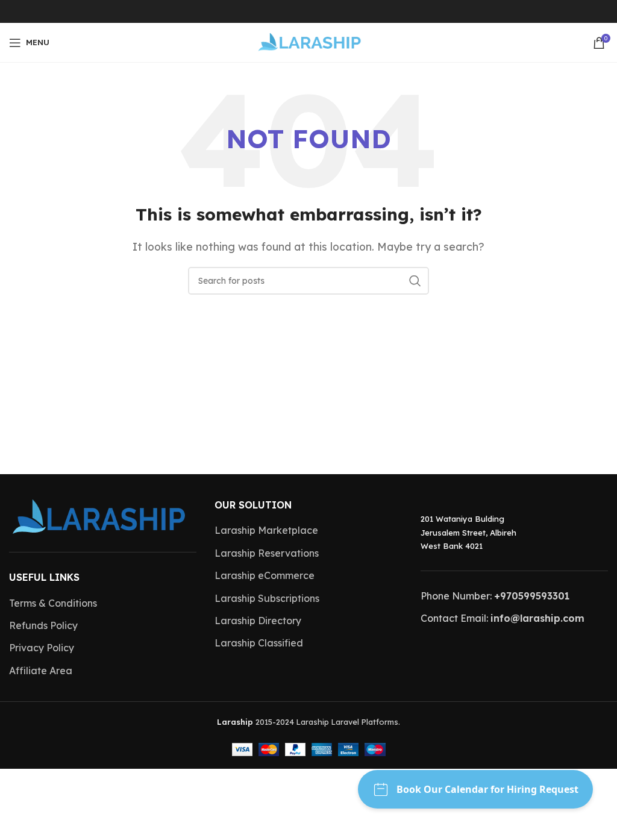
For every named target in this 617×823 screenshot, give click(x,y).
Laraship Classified (259, 643)
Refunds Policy (43, 625)
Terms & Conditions (53, 603)
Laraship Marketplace (266, 530)
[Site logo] (309, 42)
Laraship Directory (258, 621)
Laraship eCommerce (265, 575)
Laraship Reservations (267, 553)
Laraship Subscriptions (267, 598)
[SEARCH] (415, 281)
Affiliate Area (40, 671)
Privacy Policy (41, 648)
